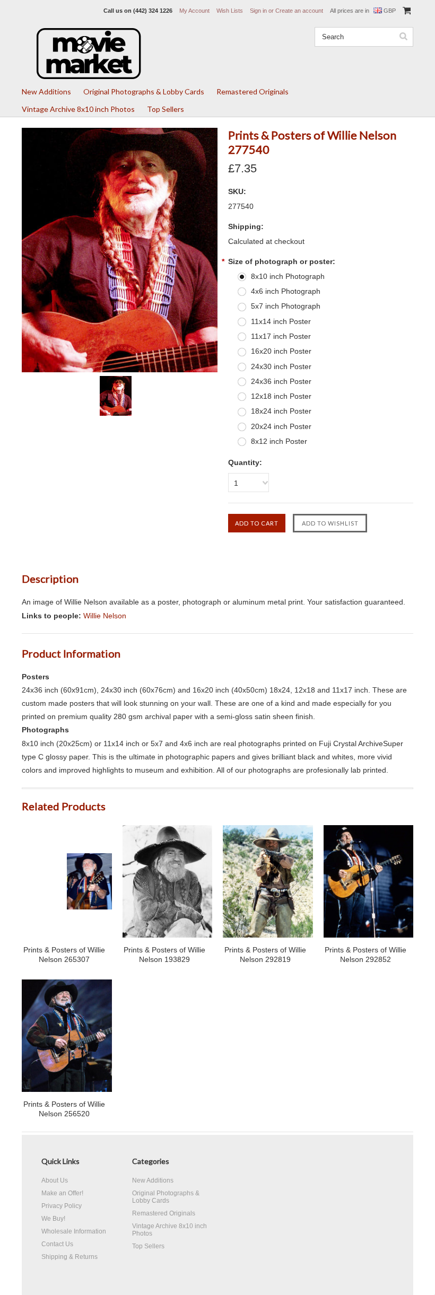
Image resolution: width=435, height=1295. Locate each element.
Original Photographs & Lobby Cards (143, 91)
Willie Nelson (104, 615)
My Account (194, 10)
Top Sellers (165, 108)
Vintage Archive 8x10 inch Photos (78, 108)
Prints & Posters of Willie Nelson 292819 (265, 955)
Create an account (299, 10)
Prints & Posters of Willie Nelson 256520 (64, 1109)
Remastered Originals (252, 91)
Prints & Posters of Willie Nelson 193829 (164, 955)
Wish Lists (229, 10)
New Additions (46, 91)
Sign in (258, 10)
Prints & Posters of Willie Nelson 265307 (64, 955)
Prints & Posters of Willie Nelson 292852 (365, 955)
